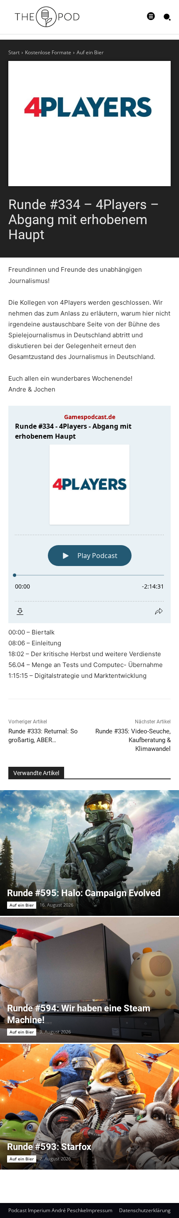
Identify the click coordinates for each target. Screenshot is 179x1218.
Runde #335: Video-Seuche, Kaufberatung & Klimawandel (133, 740)
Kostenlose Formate (48, 52)
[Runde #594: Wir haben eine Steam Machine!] (89, 980)
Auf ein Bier (90, 52)
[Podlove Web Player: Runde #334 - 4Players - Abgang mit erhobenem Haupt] (89, 514)
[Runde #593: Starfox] (89, 1107)
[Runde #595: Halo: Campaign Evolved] (89, 853)
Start (14, 52)
